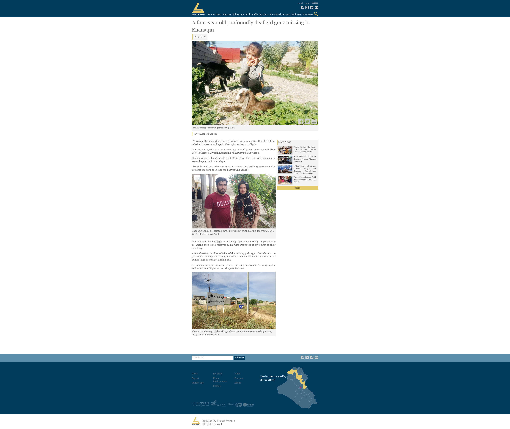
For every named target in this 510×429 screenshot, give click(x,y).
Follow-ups (198, 383)
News (195, 374)
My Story (217, 374)
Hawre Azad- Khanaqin (205, 134)
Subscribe (239, 358)
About (237, 383)
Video (237, 374)
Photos (217, 386)
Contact (238, 378)
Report (195, 378)
